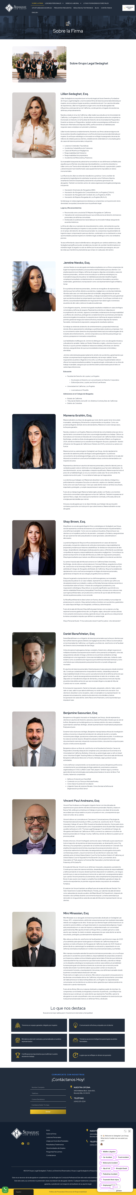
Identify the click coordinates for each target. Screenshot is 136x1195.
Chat (80, 601)
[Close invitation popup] (88, 593)
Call (58, 601)
